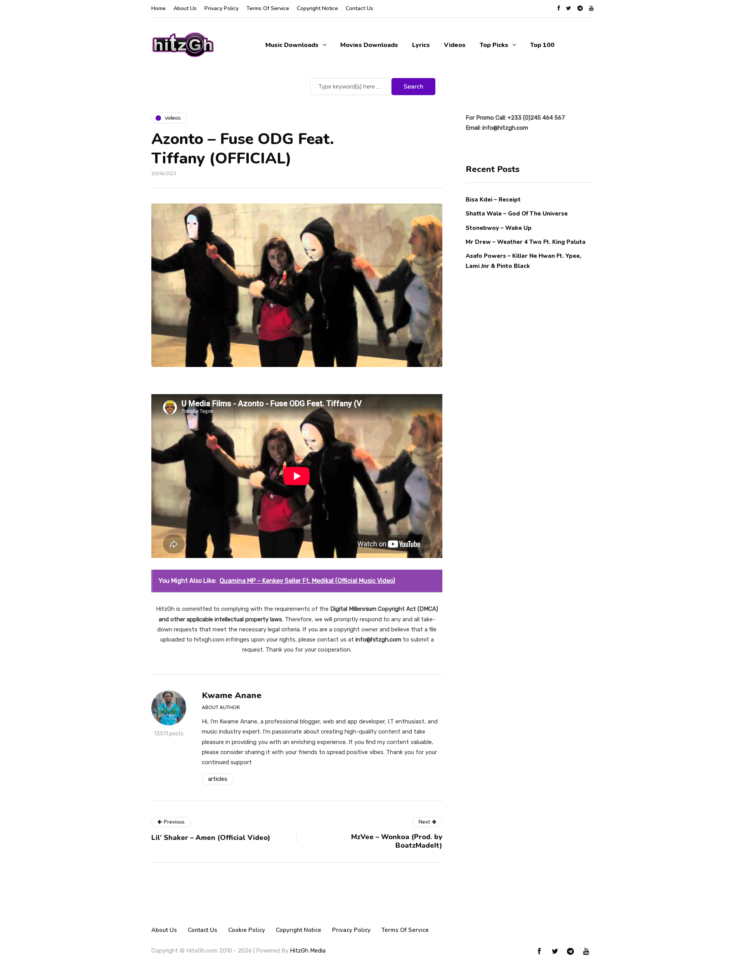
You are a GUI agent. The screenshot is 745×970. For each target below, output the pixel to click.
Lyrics (421, 45)
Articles (217, 778)
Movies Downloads (369, 45)
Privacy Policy (221, 8)
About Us (185, 8)
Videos (455, 45)
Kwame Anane (232, 695)
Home (158, 8)
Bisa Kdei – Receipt (494, 199)
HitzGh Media (308, 950)
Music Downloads (292, 45)
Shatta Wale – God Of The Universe (517, 213)
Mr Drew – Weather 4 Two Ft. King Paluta (526, 241)
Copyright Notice (317, 8)
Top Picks (494, 45)
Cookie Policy (246, 930)
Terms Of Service (267, 8)
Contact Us (359, 8)
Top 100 (542, 45)
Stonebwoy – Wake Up (499, 227)
